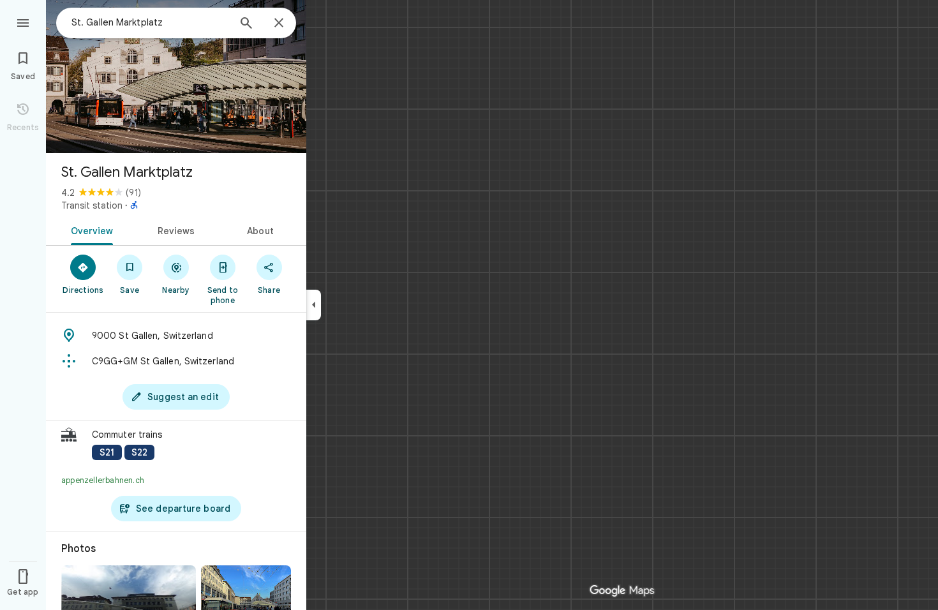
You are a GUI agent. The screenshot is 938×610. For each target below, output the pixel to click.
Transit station (92, 205)
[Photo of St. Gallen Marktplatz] (176, 76)
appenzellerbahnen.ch (102, 480)
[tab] (89, 229)
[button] (176, 444)
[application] (469, 305)
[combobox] (149, 22)
